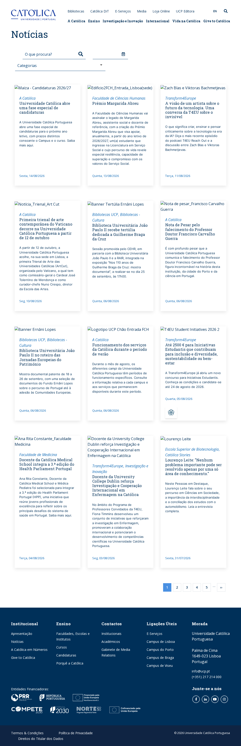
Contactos (111, 623)
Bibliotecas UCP (105, 214)
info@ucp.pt (201, 671)
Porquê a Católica (69, 663)
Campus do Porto (160, 649)
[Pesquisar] (81, 54)
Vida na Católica (186, 21)
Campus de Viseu (160, 665)
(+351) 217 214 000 (206, 677)
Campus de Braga (160, 657)
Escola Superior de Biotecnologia (192, 449)
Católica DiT (99, 11)
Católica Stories (177, 454)
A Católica (76, 21)
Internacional (157, 21)
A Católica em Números (29, 649)
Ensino (94, 21)
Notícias (17, 641)
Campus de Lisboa (161, 641)
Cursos (61, 647)
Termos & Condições (27, 733)
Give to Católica (216, 21)
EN (215, 11)
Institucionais (111, 633)
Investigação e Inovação (123, 21)
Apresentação (21, 633)
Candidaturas (66, 655)
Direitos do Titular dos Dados (40, 738)
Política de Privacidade (76, 733)
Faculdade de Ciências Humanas (118, 98)
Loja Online (161, 11)
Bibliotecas (76, 11)
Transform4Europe (180, 98)
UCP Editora (185, 11)
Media (141, 11)
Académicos (110, 641)
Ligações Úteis (162, 623)
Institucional (24, 623)
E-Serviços (123, 11)
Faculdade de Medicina (38, 454)
